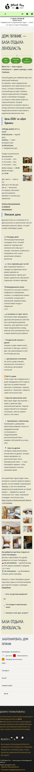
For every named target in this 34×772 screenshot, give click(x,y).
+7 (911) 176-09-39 (17, 19)
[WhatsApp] (32, 14)
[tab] (17, 596)
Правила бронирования (10, 767)
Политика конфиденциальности (13, 770)
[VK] (22, 14)
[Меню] (5, 14)
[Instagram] (27, 14)
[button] (6, 60)
